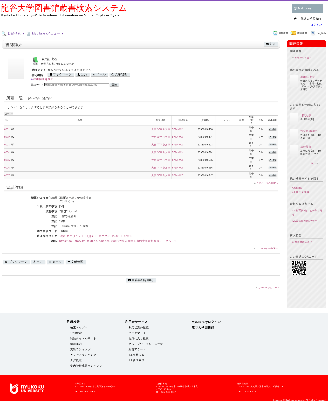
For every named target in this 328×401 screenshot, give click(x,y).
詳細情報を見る (43, 79)
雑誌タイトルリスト (83, 338)
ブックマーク (137, 333)
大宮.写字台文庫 (160, 129)
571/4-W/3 (177, 144)
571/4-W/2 (177, 137)
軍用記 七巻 (307, 76)
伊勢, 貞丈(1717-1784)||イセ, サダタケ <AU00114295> (95, 236)
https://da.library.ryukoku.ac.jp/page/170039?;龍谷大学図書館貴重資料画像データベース (118, 241)
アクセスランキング (83, 354)
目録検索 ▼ (16, 33)
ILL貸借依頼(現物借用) (305, 220)
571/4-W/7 (177, 175)
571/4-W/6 (177, 167)
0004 (7, 152)
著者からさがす (303, 57)
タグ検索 (76, 360)
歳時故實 (305, 146)
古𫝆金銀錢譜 (308, 131)
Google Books (300, 191)
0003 (7, 144)
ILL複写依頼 (136, 354)
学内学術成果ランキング (86, 365)
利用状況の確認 (138, 327)
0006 (7, 167)
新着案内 (76, 343)
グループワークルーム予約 (145, 343)
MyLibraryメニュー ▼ (47, 33)
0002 (7, 137)
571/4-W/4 (177, 152)
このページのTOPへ (267, 183)
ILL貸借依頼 (136, 360)
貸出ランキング (80, 349)
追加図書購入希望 (302, 242)
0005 (7, 160)
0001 (7, 129)
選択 (114, 84)
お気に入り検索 (138, 338)
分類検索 (76, 333)
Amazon (297, 187)
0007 (7, 175)
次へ (313, 163)
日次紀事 (305, 115)
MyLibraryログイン (206, 321)
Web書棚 (272, 129)
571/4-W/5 (177, 160)
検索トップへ (79, 327)
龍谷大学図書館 (203, 327)
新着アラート (137, 349)
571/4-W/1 (177, 129)
